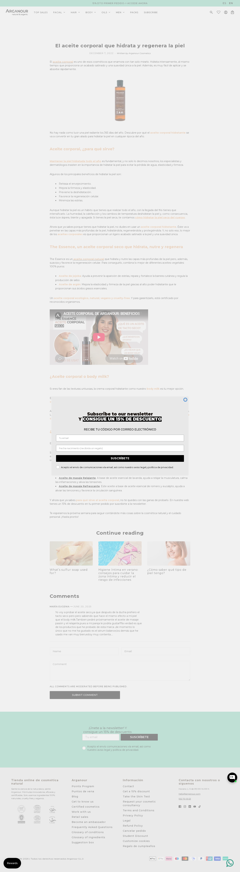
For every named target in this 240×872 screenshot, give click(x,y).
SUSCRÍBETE (120, 458)
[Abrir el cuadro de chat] (232, 777)
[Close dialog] (185, 399)
